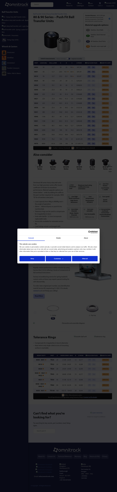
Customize (57, 258)
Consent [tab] (31, 238)
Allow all (85, 258)
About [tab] (86, 238)
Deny (32, 258)
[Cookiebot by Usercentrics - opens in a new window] (90, 232)
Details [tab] (58, 238)
